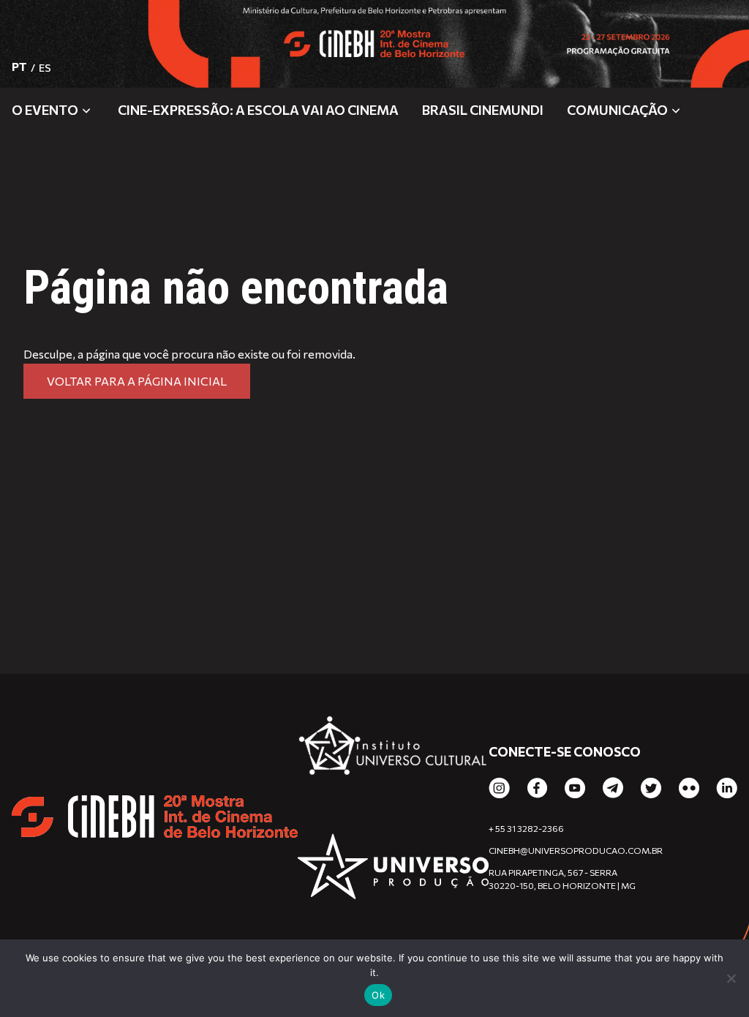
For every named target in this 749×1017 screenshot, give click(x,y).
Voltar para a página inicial (137, 381)
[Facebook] (537, 788)
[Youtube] (575, 788)
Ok (378, 995)
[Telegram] (613, 788)
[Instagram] (499, 788)
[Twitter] (651, 788)
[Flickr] (689, 788)
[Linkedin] (727, 788)
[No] (730, 978)
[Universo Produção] (393, 868)
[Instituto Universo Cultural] (393, 753)
